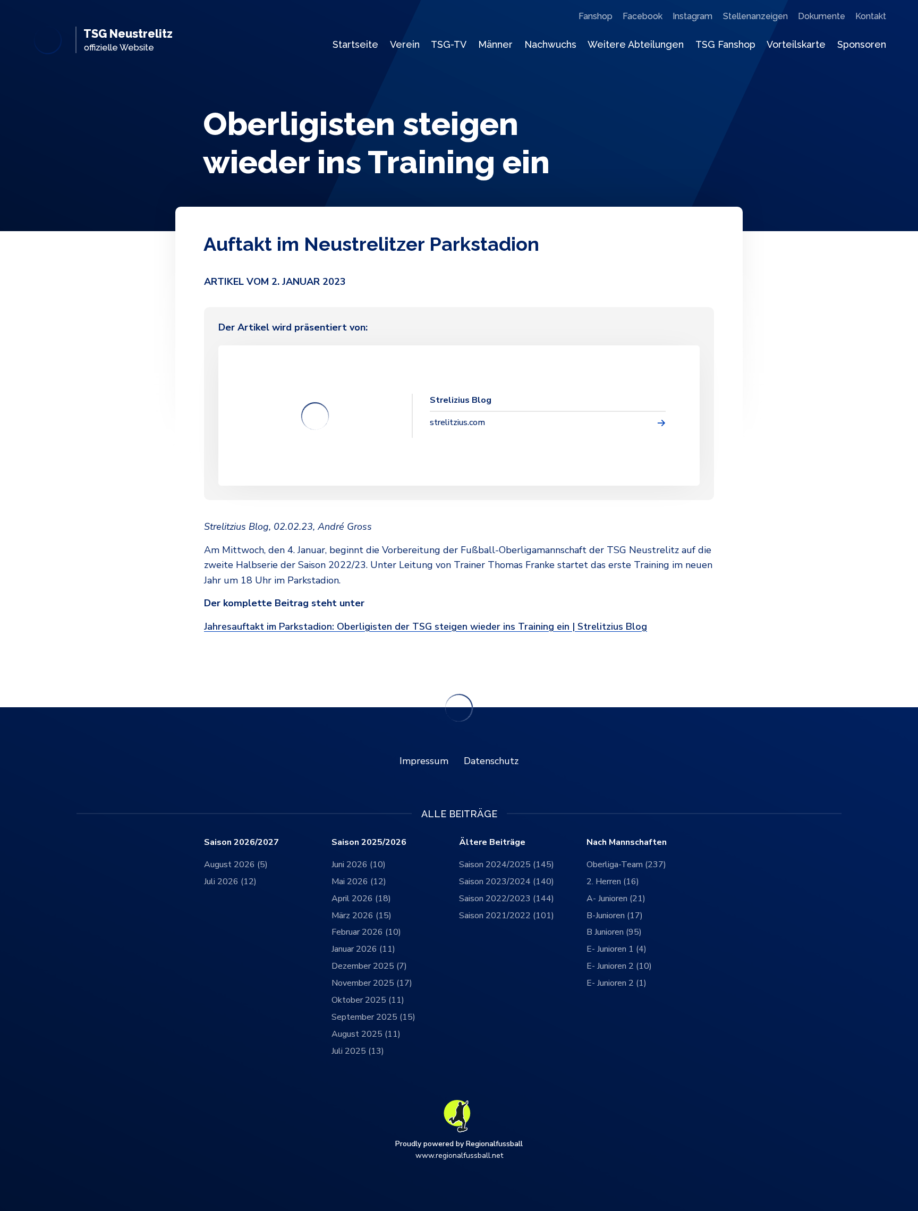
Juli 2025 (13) (358, 1051)
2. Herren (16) (612, 881)
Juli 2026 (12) (230, 881)
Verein (405, 44)
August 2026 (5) (236, 864)
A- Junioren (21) (615, 898)
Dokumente (821, 16)
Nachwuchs (550, 44)
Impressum (424, 761)
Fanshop (596, 16)
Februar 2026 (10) (366, 932)
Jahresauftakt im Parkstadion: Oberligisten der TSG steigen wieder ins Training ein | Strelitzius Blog (425, 626)
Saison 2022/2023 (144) (506, 898)
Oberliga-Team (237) (626, 864)
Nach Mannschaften (626, 842)
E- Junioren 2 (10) (619, 966)
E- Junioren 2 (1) (616, 983)
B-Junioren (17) (614, 915)
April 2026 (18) (361, 898)
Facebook (642, 16)
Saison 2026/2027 (241, 842)
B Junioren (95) (614, 932)
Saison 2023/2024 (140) (506, 881)
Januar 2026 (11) (363, 949)
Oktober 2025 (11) (368, 1000)
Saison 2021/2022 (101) (506, 915)
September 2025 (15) (373, 1017)
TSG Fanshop (725, 44)
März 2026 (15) (362, 915)
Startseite (355, 44)
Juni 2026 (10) (359, 864)
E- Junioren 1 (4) (616, 949)
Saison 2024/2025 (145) (506, 864)
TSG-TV (448, 44)
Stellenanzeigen (755, 16)
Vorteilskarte (796, 44)
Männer (495, 44)
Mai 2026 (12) (359, 881)
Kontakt (870, 16)
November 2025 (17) (372, 983)
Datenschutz (491, 761)
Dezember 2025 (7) (369, 966)
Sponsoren (861, 44)
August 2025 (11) (366, 1034)
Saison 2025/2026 (369, 842)
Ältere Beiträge (492, 842)
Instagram (692, 16)
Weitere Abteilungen (636, 44)
